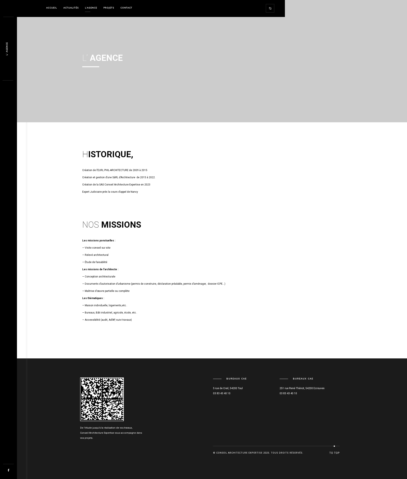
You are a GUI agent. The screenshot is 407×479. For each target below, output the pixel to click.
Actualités (71, 7)
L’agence (91, 7)
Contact (126, 7)
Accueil (51, 7)
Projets (108, 7)
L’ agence (7, 48)
